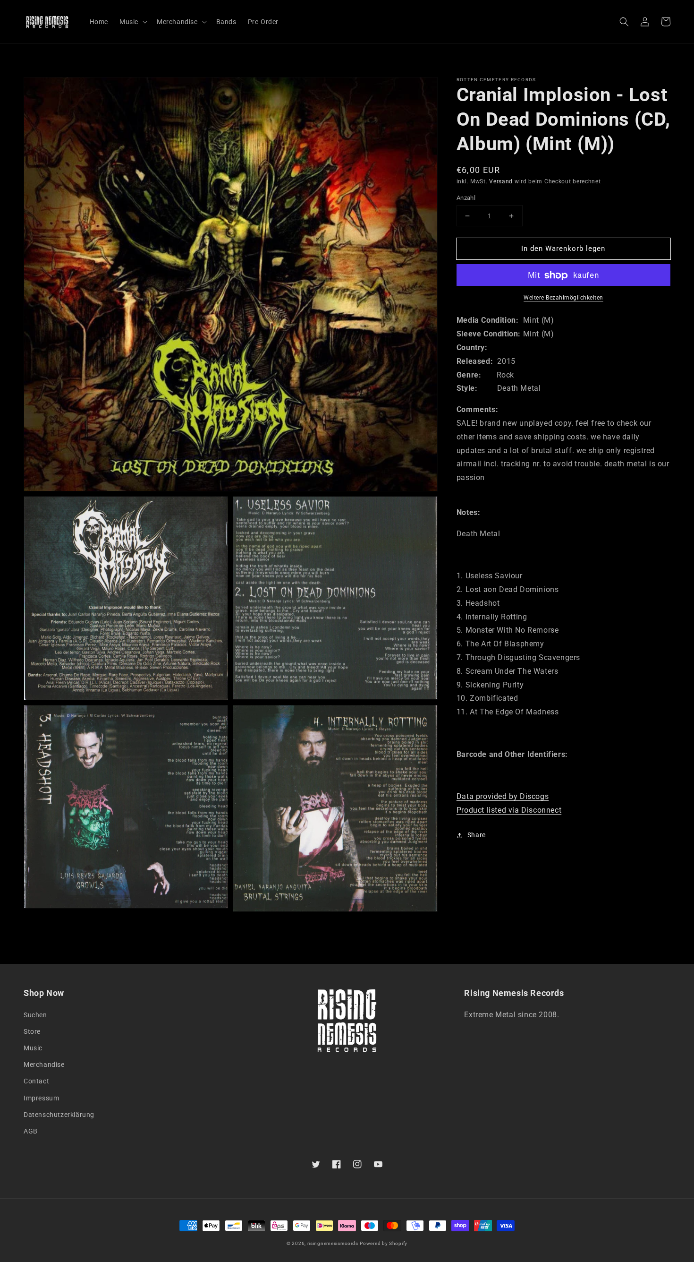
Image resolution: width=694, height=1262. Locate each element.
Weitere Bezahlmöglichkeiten (563, 298)
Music (33, 1048)
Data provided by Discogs (503, 796)
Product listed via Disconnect (509, 810)
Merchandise (44, 1064)
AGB (31, 1131)
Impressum (41, 1098)
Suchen (35, 1015)
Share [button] (476, 835)
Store (32, 1031)
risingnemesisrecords (332, 1243)
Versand (501, 181)
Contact (36, 1081)
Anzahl (466, 197)
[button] (624, 21)
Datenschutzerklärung (59, 1114)
